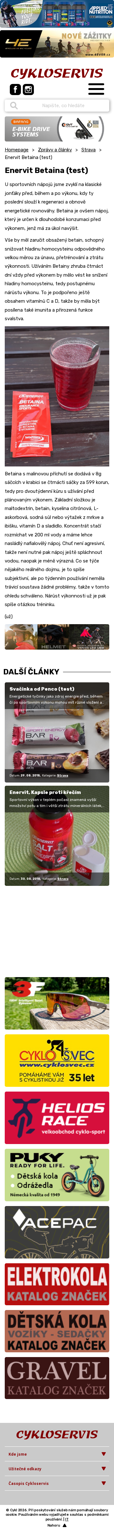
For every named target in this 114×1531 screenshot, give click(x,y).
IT (67, 1519)
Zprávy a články (55, 150)
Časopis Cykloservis (29, 1483)
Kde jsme (18, 1454)
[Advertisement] (44, 930)
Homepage (16, 150)
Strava (88, 150)
